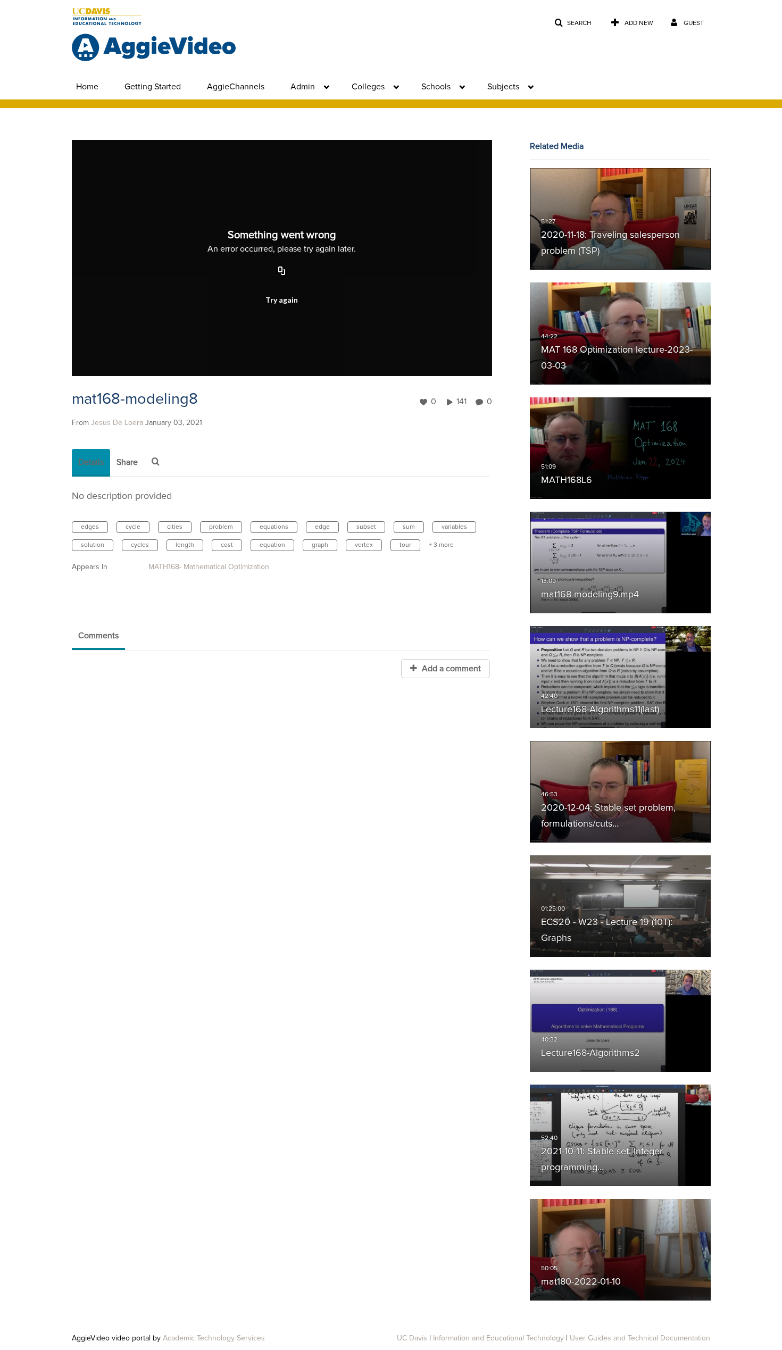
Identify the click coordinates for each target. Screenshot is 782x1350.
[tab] (91, 463)
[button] (572, 23)
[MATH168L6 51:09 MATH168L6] (620, 448)
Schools (436, 86)
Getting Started (152, 86)
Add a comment (450, 668)
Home (87, 86)
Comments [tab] (98, 635)
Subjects (503, 86)
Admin (302, 86)
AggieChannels (235, 86)
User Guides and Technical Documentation (640, 1338)
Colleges (368, 86)
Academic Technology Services (214, 1338)
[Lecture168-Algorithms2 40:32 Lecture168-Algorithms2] (620, 1021)
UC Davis (412, 1338)
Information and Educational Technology (498, 1338)
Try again (281, 299)
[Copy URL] (281, 271)
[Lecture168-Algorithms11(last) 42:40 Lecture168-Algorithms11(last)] (620, 677)
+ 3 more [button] (441, 545)
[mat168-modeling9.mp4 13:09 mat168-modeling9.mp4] (620, 563)
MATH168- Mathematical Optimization (208, 567)
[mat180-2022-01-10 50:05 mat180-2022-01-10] (620, 1250)
